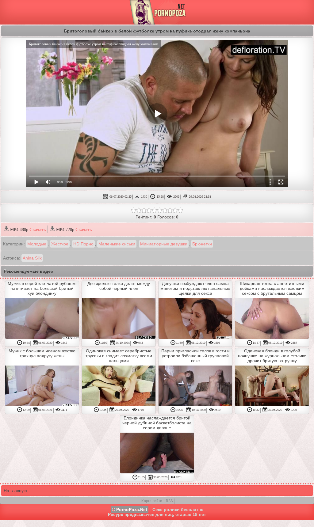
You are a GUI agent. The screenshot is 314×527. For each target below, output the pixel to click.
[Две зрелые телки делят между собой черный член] (118, 319)
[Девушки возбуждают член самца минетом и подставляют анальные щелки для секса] (195, 319)
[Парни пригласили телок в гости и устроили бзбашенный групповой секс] (195, 386)
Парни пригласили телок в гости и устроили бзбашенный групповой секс (195, 355)
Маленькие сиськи (116, 243)
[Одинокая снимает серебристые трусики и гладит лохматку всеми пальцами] (118, 386)
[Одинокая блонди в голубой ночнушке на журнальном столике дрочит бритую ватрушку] (272, 386)
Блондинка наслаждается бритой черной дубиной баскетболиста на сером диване (157, 422)
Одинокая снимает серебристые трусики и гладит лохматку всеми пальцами (119, 355)
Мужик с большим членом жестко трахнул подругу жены (42, 353)
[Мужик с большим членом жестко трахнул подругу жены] (42, 386)
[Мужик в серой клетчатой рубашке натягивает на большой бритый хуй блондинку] (42, 319)
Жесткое (59, 243)
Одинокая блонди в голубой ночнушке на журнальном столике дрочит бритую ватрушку (272, 355)
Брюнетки (202, 243)
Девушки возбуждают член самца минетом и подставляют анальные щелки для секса (195, 288)
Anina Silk (32, 258)
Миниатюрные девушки (163, 243)
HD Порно (83, 243)
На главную (15, 490)
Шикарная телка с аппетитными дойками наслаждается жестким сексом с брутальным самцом (272, 288)
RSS (169, 501)
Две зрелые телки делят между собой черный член (118, 286)
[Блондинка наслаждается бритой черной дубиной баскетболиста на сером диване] (157, 453)
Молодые (36, 243)
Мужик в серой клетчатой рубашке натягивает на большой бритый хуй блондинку (42, 288)
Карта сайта (151, 501)
